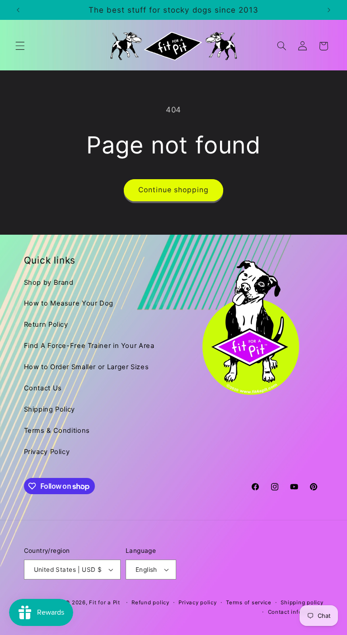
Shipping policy (302, 602)
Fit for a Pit (104, 602)
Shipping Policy (49, 409)
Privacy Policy (47, 452)
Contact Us (43, 388)
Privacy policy (197, 602)
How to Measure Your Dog (69, 303)
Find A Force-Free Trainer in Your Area (89, 346)
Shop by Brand (49, 282)
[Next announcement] (329, 10)
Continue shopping (173, 189)
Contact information (296, 612)
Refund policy (150, 602)
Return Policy (46, 324)
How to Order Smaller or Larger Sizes (86, 367)
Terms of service (249, 602)
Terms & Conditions (57, 430)
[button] (19, 46)
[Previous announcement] (18, 10)
